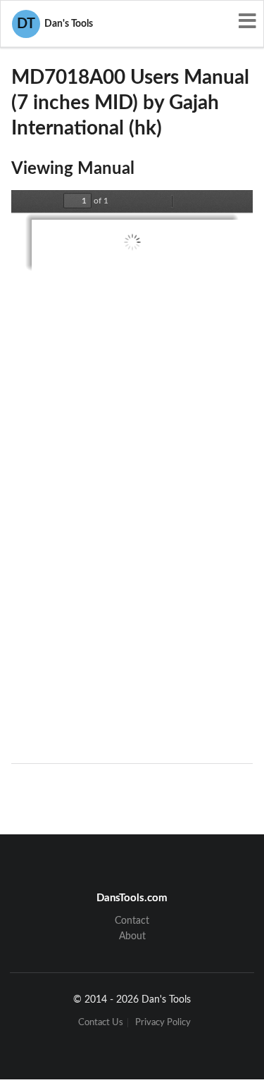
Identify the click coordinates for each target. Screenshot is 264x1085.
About (132, 936)
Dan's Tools (55, 24)
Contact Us (100, 1022)
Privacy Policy (163, 1022)
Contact (132, 921)
